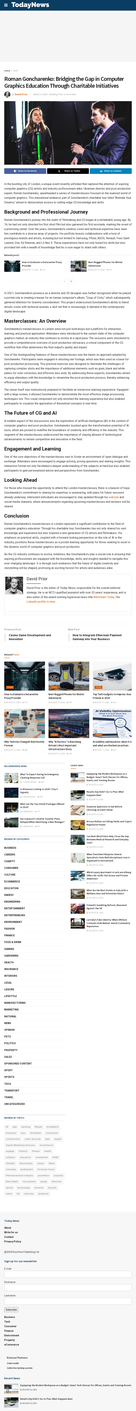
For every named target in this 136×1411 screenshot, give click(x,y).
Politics (10, 1043)
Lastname (10, 1295)
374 (43, 270)
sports (9, 1188)
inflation (10, 1157)
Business (10, 847)
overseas (11, 1169)
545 (70, 754)
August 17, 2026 (31, 270)
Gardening (11, 955)
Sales (8, 1056)
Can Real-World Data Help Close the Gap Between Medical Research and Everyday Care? (108, 839)
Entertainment (14, 908)
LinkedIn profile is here (41, 601)
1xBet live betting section (19, 1368)
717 (38, 812)
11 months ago (29, 782)
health (47, 1151)
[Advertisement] (68, 37)
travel (9, 1194)
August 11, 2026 (101, 750)
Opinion (9, 1029)
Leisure (9, 989)
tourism (52, 1188)
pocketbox (43, 1175)
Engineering (12, 901)
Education (11, 888)
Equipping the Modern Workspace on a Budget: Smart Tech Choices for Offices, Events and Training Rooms (107, 777)
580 (26, 750)
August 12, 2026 (13, 750)
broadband (53, 1127)
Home (7, 71)
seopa (43, 1181)
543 (114, 702)
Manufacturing (15, 1002)
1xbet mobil (13, 1363)
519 (110, 270)
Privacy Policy (12, 1241)
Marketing (11, 1009)
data (47, 1139)
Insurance (11, 969)
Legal (8, 982)
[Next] (71, 281)
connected (52, 1133)
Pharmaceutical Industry (19, 1175)
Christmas (35, 1133)
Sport (8, 1070)
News (7, 1023)
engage (10, 1151)
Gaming (9, 949)
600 (42, 782)
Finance (9, 935)
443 (114, 750)
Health (9, 962)
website (114, 497)
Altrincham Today (104, 597)
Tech (15, 71)
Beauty (38, 1127)
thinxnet (39, 1188)
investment (42, 1157)
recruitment (29, 1181)
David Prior (21, 94)
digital (57, 1139)
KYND (55, 1157)
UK (18, 1194)
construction (13, 1139)
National (10, 1016)
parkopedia (27, 1169)
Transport (11, 1090)
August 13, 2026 (97, 270)
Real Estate (12, 1181)
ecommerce (46, 1145)
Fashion (9, 928)
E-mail (7, 1268)
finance (23, 1151)
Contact (9, 1237)
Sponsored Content (18, 1063)
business (11, 1133)
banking (25, 1127)
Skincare (56, 1181)
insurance (25, 1157)
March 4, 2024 (40, 94)
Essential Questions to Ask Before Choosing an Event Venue (104, 808)
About (7, 1227)
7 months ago (29, 797)
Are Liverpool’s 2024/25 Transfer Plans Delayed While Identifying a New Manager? (42, 820)
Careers (9, 854)
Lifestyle (10, 996)
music (40, 1163)
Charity (9, 861)
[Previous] (64, 281)
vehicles (29, 1194)
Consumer (11, 868)
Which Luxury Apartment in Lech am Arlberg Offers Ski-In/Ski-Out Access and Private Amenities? (109, 875)
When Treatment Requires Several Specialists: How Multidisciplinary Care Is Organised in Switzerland (108, 857)
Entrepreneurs (14, 915)
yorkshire (43, 1194)
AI (7, 1127)
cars (23, 1133)
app (15, 1127)
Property (10, 1050)
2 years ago (27, 812)
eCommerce (12, 881)
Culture (9, 874)
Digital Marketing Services (20, 1145)
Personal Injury (46, 1169)
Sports (9, 1077)
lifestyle (10, 1163)
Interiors (10, 975)
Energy (9, 895)
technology (24, 1188)
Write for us (11, 1232)
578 (41, 797)
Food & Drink (12, 942)
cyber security (33, 1139)
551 (38, 826)
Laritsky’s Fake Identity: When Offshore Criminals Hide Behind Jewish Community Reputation (108, 923)
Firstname (10, 1282)
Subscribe (11, 1309)
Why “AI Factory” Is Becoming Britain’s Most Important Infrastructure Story (65, 745)
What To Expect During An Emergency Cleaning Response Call (39, 776)
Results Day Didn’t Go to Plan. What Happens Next (46, 1398)
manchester (26, 1163)
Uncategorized (14, 1104)
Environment (13, 922)
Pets (7, 1036)
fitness (36, 1151)
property (58, 1175)
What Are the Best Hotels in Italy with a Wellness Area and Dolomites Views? (107, 892)
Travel (8, 1097)
